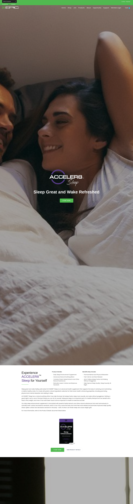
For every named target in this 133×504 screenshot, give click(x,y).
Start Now (66, 200)
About (89, 8)
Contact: (123, 1)
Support (106, 8)
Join (74, 8)
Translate (13, 4)
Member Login (116, 8)
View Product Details (73, 450)
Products (81, 8)
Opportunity (97, 8)
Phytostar (128, 1)
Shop (69, 8)
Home (63, 8)
